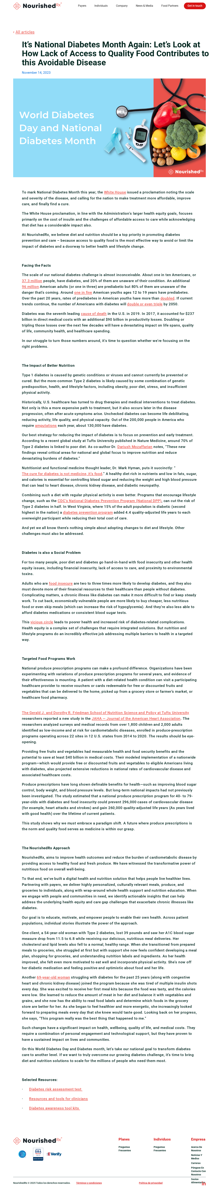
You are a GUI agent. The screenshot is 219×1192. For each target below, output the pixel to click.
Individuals (101, 5)
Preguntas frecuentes (125, 1149)
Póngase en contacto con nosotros (198, 1171)
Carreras (196, 1163)
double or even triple (145, 304)
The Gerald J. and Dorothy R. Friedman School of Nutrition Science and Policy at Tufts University (105, 713)
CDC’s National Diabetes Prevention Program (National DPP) (110, 501)
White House (115, 192)
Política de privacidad (151, 1183)
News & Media (144, 5)
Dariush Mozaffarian (134, 447)
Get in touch (195, 5)
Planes (124, 1139)
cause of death (94, 313)
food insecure (61, 583)
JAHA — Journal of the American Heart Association (136, 718)
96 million (30, 286)
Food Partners (169, 5)
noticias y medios (196, 1157)
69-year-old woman (53, 977)
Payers (82, 5)
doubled (167, 298)
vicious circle (41, 622)
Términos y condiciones (89, 1183)
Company (122, 5)
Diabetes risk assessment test (55, 1089)
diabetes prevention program (88, 512)
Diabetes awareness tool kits (54, 1108)
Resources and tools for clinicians (58, 1099)
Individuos (162, 1139)
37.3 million (32, 281)
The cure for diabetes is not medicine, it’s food (62, 474)
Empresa (198, 1139)
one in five (83, 292)
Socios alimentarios (198, 1181)
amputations (46, 425)
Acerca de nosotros (196, 1149)
